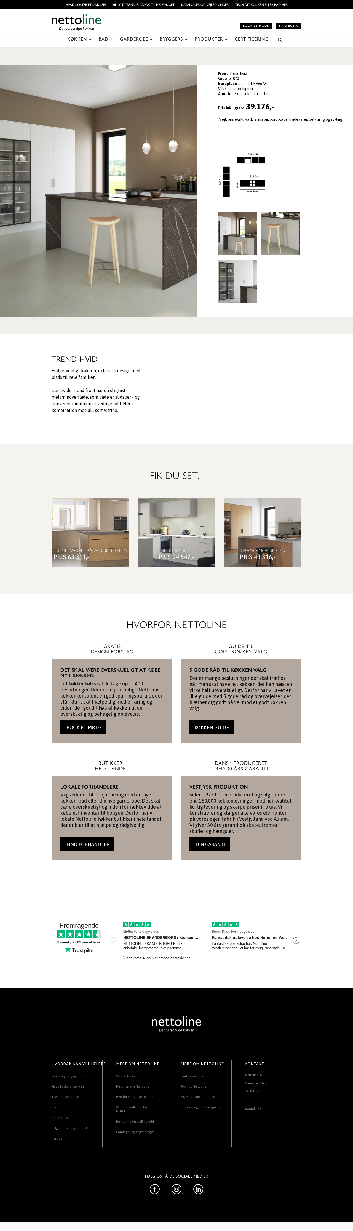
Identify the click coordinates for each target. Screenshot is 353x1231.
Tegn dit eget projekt (67, 1097)
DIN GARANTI (209, 844)
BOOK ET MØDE (83, 727)
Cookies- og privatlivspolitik (201, 1107)
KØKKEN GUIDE (211, 727)
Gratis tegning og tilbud (69, 1076)
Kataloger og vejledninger (205, 5)
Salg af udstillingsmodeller (71, 1128)
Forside (57, 1139)
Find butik (288, 26)
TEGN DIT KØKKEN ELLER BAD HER (261, 5)
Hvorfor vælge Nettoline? (134, 1097)
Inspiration (59, 1107)
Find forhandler (192, 1076)
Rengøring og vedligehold (135, 1121)
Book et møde (256, 26)
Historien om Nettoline (132, 1086)
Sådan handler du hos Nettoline (132, 1109)
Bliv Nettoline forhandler (198, 1097)
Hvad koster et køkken (86, 5)
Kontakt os (253, 1109)
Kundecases (60, 1118)
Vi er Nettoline (126, 1076)
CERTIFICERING (252, 39)
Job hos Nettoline (193, 1086)
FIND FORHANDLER (87, 844)
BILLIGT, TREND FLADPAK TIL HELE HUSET (143, 5)
